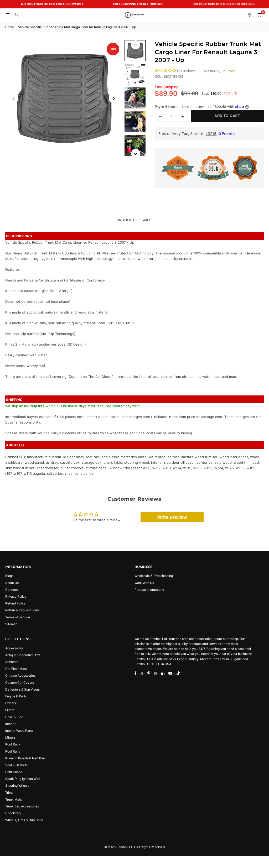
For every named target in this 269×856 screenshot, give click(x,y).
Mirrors (10, 737)
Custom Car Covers (19, 683)
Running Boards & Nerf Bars (25, 758)
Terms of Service (17, 617)
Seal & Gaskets (16, 765)
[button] (259, 15)
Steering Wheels (17, 785)
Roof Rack (12, 744)
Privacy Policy (16, 596)
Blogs (9, 576)
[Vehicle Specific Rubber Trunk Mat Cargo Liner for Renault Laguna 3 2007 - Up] (135, 50)
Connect (11, 590)
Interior (10, 724)
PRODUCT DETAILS (133, 220)
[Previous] (13, 98)
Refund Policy (15, 603)
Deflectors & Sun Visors (22, 689)
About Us (12, 583)
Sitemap (11, 624)
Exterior (10, 703)
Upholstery (13, 813)
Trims (9, 793)
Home (9, 27)
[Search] (17, 15)
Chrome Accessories (20, 675)
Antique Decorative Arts (22, 655)
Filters (9, 710)
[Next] (113, 98)
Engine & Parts (16, 696)
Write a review (172, 517)
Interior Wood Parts (19, 731)
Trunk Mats (13, 799)
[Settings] (249, 15)
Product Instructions (149, 590)
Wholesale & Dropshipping (153, 576)
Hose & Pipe (14, 717)
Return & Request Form (22, 610)
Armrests (11, 662)
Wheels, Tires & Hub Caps (24, 820)
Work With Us (144, 583)
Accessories (14, 648)
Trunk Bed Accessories (22, 806)
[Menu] (7, 15)
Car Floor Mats (16, 669)
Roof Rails (12, 751)
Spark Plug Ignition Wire (22, 779)
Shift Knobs (13, 772)
